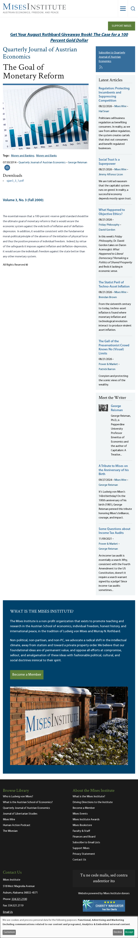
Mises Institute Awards (86, 819)
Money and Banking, (23, 155)
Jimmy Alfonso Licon (111, 174)
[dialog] (69, 927)
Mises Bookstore (82, 825)
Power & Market (108, 364)
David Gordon (107, 229)
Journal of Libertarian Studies (20, 813)
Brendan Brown (108, 297)
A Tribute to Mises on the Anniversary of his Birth (114, 470)
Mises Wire (120, 106)
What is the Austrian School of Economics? (28, 802)
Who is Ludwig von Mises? (18, 796)
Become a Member (26, 675)
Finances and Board (84, 836)
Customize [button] (9, 932)
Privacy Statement (84, 854)
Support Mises (121, 26)
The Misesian (10, 831)
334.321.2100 (19, 899)
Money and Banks (46, 155)
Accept (129, 932)
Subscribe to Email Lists (86, 842)
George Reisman (77, 162)
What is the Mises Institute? (89, 796)
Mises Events (80, 813)
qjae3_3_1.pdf (15, 180)
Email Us (8, 912)
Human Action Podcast (16, 825)
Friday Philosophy (109, 224)
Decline (118, 932)
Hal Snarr (104, 111)
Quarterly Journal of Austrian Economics (40, 53)
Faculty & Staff (81, 831)
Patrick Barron (107, 369)
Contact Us (79, 859)
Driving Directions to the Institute (93, 802)
